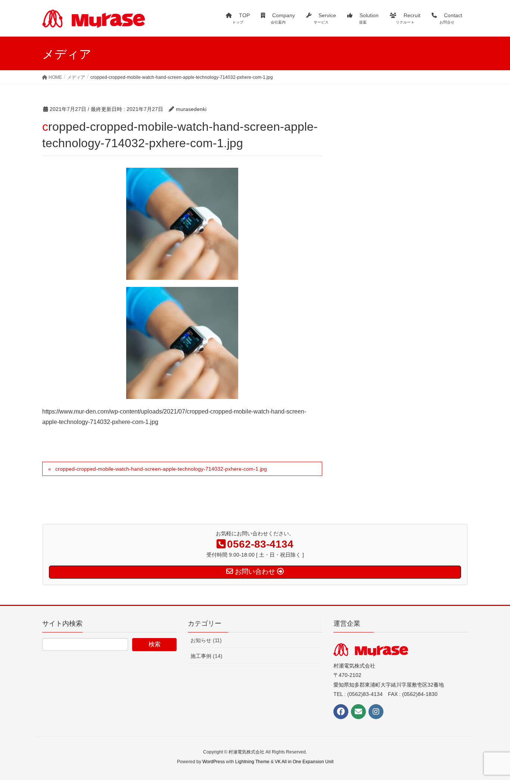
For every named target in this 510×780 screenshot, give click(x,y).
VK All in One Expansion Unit (304, 761)
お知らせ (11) (206, 640)
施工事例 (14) (206, 656)
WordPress (213, 761)
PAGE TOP (491, 749)
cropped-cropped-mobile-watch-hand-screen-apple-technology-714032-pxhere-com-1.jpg (161, 469)
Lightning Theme (252, 761)
